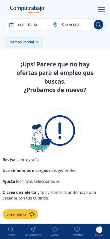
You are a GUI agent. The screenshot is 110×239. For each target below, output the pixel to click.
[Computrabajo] (27, 9)
